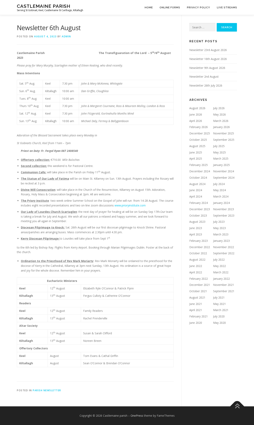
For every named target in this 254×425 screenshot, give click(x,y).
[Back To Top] (237, 406)
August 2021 (197, 297)
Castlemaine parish (43, 6)
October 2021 (198, 291)
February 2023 (198, 241)
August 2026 (197, 108)
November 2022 (223, 247)
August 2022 (197, 259)
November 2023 (223, 209)
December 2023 (199, 209)
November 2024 (223, 171)
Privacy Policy (198, 7)
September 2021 (223, 291)
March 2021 (220, 310)
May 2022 (219, 266)
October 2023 (198, 215)
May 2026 (219, 114)
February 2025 (198, 165)
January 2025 (221, 165)
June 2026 (195, 114)
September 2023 (223, 215)
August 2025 (197, 146)
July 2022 (219, 259)
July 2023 (219, 222)
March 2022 (220, 272)
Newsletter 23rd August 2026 (208, 50)
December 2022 (199, 247)
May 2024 (219, 190)
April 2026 (195, 121)
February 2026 (198, 127)
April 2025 (195, 158)
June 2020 (195, 323)
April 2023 (195, 234)
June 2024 (195, 190)
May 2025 (219, 152)
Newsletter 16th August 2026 (208, 59)
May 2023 (219, 228)
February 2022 (198, 278)
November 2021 (223, 285)
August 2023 (197, 222)
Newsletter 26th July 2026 (205, 85)
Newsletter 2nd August (204, 76)
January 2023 (221, 241)
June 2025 (195, 152)
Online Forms (170, 7)
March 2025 (220, 158)
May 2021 (219, 304)
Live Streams (227, 7)
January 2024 (221, 203)
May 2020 (219, 323)
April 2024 (195, 196)
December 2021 (199, 285)
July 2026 (219, 108)
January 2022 (221, 278)
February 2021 (198, 316)
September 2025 (223, 140)
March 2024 (220, 196)
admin (66, 36)
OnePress (137, 415)
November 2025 (223, 133)
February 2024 (198, 203)
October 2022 (198, 253)
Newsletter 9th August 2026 (207, 68)
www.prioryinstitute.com (130, 205)
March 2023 (220, 234)
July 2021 (219, 297)
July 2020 (219, 316)
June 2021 (195, 304)
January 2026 (221, 127)
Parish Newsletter (47, 390)
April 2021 (195, 310)
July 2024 (219, 184)
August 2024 (197, 184)
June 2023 (195, 228)
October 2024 (198, 177)
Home (149, 7)
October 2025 (198, 140)
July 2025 (219, 146)
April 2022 (195, 272)
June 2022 (195, 266)
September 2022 (223, 253)
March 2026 (220, 121)
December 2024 (199, 171)
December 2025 (199, 133)
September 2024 (223, 177)
